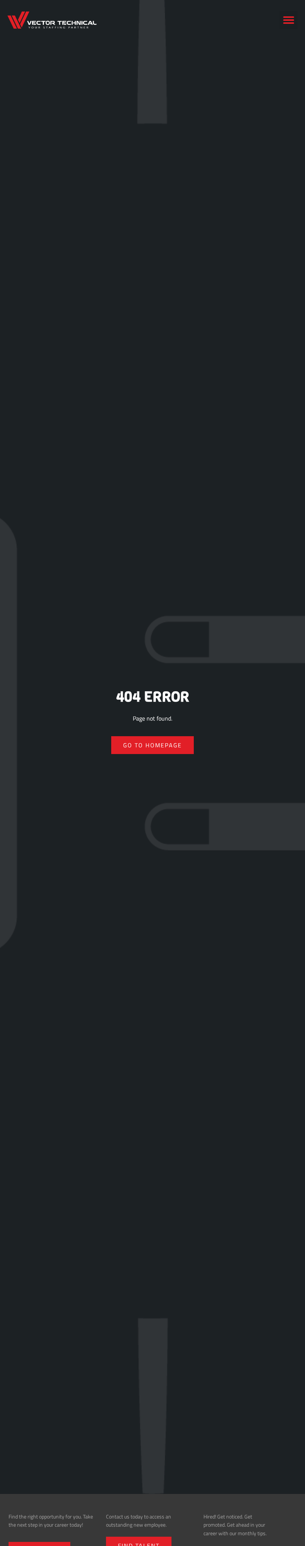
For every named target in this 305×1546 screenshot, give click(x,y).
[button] (289, 20)
